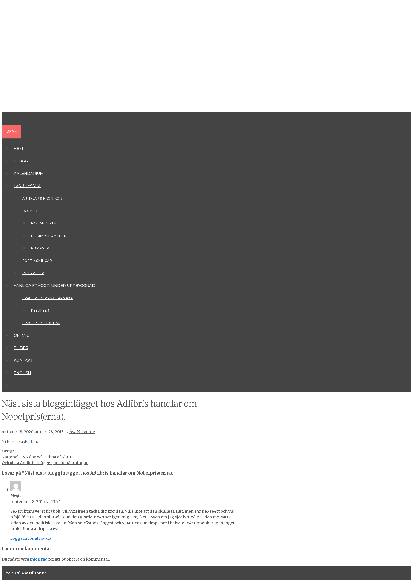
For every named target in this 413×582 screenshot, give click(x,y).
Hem (18, 148)
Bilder (21, 348)
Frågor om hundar (41, 323)
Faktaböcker (44, 223)
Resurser (40, 310)
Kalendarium (29, 173)
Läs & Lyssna (27, 186)
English (22, 372)
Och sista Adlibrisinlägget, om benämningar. (45, 462)
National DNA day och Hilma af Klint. (37, 456)
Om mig (21, 335)
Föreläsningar (37, 261)
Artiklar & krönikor (42, 198)
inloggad (39, 559)
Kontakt (23, 360)
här (34, 441)
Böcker (29, 211)
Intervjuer (33, 273)
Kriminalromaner (48, 236)
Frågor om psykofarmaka (47, 298)
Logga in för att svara (30, 538)
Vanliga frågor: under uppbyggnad (54, 285)
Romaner (40, 248)
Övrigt (8, 451)
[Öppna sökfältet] (5, 118)
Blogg (21, 161)
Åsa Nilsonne (34, 40)
